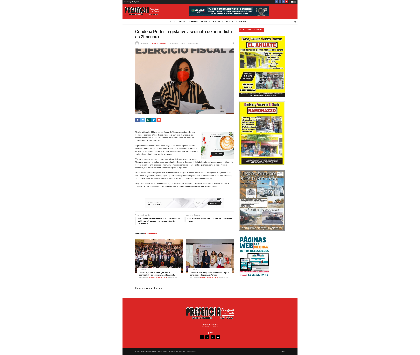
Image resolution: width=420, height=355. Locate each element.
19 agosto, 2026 (223, 278)
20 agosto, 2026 (172, 278)
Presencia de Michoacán (157, 43)
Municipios (193, 22)
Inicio (172, 22)
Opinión (229, 22)
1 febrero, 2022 (174, 43)
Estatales (205, 22)
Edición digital (242, 22)
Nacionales (218, 22)
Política (181, 22)
